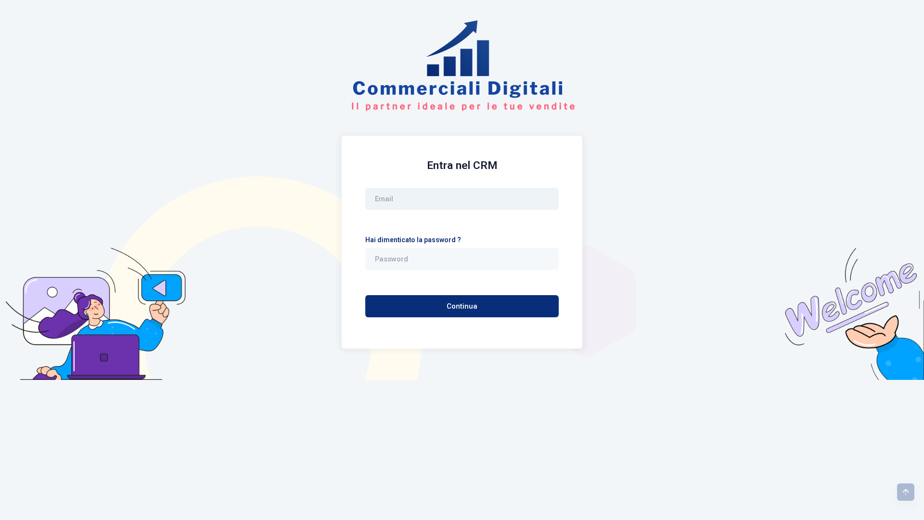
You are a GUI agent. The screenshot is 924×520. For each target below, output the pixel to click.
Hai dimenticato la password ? (413, 240)
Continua (462, 306)
